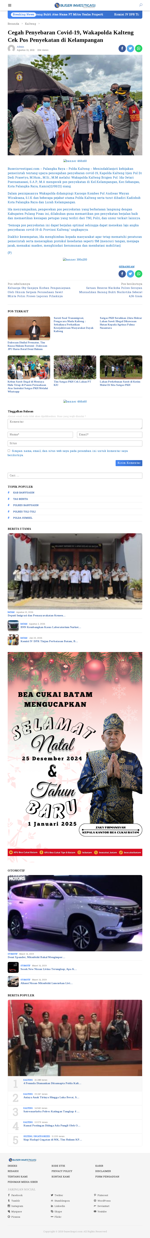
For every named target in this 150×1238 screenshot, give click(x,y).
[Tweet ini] (130, 48)
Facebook (17, 1195)
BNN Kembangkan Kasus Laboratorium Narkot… (50, 627)
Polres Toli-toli (24, 512)
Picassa (15, 1217)
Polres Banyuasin (26, 505)
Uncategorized (41, 1136)
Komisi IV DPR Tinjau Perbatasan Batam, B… (49, 641)
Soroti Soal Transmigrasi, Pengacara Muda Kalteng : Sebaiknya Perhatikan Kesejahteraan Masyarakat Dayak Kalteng (73, 325)
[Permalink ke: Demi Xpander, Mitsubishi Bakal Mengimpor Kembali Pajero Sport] (75, 913)
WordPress (104, 1201)
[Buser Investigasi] (75, 5)
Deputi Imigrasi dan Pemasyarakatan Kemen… (36, 615)
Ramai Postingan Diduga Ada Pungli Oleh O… (51, 1125)
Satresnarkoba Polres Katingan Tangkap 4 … (51, 1111)
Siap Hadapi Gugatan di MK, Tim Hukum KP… (52, 1139)
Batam (11, 612)
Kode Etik (58, 1166)
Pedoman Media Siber (23, 1182)
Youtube (102, 1211)
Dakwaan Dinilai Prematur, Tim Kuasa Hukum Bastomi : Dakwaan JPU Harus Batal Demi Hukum (27, 346)
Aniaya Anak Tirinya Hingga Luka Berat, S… (51, 1097)
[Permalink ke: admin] (11, 48)
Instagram (17, 1206)
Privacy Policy (62, 1171)
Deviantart (103, 1206)
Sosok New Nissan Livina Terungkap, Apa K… (48, 969)
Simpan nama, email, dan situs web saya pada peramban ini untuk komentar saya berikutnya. (68, 453)
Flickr (58, 1217)
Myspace (16, 1211)
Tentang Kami (18, 1177)
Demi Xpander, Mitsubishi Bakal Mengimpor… (36, 957)
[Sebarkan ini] (122, 48)
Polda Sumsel (22, 518)
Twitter (59, 1195)
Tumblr (15, 1201)
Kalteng (28, 1080)
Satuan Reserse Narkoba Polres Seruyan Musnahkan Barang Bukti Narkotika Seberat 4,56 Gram (110, 290)
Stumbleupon (62, 1201)
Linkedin (60, 1206)
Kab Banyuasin (23, 492)
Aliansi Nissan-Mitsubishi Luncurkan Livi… (46, 983)
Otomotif (13, 954)
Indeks (12, 1166)
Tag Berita (20, 499)
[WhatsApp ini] (138, 48)
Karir (99, 1166)
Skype (58, 1211)
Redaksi (13, 1171)
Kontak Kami (61, 1177)
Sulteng (27, 1136)
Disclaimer (103, 1171)
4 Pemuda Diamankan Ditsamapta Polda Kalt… (52, 1083)
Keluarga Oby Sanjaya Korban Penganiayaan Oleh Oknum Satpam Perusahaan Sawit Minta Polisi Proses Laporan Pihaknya (39, 290)
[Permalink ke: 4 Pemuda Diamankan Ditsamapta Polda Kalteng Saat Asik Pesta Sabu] (75, 1038)
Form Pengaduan (107, 1177)
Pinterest (103, 1195)
